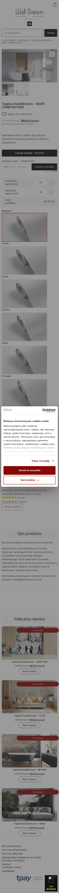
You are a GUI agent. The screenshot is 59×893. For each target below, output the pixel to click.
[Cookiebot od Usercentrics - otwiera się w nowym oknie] (42, 411)
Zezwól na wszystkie (29, 470)
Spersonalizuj (28, 480)
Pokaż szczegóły (41, 461)
